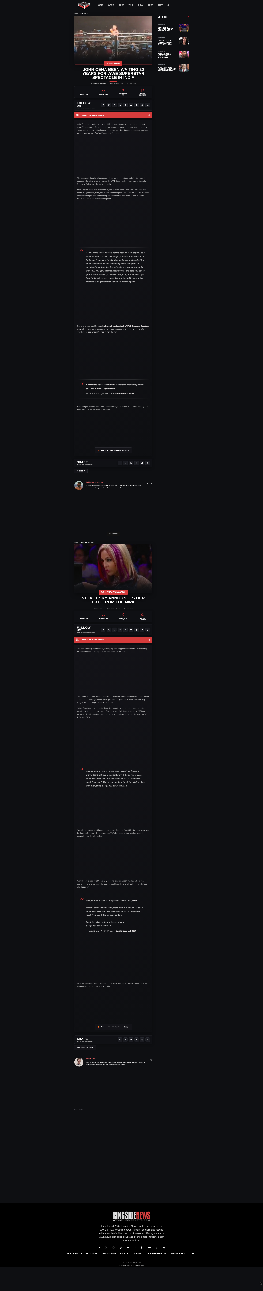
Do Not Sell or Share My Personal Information (131, 1265)
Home (100, 5)
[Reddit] (147, 105)
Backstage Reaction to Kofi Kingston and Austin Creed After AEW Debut (167, 29)
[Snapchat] (142, 105)
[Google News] (114, 105)
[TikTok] (156, 1247)
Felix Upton (99, 608)
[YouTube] (131, 105)
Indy (160, 5)
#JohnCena (91, 385)
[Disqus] (113, 1144)
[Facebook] (103, 105)
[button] (168, 5)
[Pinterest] (125, 105)
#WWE (111, 385)
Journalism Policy (156, 1253)
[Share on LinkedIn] (131, 463)
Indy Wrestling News (87, 542)
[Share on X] (125, 463)
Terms (192, 1253)
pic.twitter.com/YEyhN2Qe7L (100, 388)
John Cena (81, 471)
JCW (150, 5)
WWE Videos (84, 13)
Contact (138, 1253)
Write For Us (92, 1253)
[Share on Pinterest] (136, 463)
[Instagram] (136, 105)
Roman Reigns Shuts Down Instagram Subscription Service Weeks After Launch (164, 55)
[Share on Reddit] (142, 463)
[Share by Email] (147, 463)
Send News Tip (74, 1253)
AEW (121, 5)
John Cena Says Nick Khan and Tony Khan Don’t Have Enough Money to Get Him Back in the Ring (167, 69)
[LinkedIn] (120, 105)
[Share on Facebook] (120, 463)
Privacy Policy (178, 1253)
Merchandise (109, 1253)
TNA (131, 5)
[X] (109, 105)
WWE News (161, 24)
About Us (125, 1253)
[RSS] (163, 1247)
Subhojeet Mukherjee (99, 83)
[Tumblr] (135, 1247)
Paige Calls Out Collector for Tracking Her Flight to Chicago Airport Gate (166, 42)
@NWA (134, 900)
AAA (140, 5)
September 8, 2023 (124, 393)
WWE (111, 5)
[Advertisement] (92, 308)
